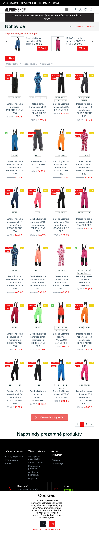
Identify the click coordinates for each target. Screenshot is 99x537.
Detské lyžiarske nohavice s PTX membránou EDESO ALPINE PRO (61, 167)
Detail (43, 48)
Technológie (57, 463)
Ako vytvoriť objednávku (34, 457)
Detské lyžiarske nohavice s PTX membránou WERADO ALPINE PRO (14, 167)
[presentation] (6, 42)
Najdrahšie (45, 64)
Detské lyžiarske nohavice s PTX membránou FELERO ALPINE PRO (38, 282)
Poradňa (55, 460)
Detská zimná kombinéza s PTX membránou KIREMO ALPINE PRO (37, 110)
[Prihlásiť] (80, 10)
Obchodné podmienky (33, 473)
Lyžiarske (90, 26)
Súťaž (8, 463)
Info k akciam (11, 460)
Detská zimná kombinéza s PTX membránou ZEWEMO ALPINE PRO (84, 167)
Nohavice (79, 26)
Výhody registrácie (14, 456)
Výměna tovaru (35, 462)
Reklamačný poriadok (34, 467)
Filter (11, 58)
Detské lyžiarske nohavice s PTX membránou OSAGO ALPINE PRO (84, 110)
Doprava (32, 478)
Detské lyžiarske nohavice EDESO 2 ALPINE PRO (75, 41)
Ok (53, 524)
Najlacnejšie (29, 64)
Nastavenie (44, 524)
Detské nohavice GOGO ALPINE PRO (38, 164)
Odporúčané (12, 64)
